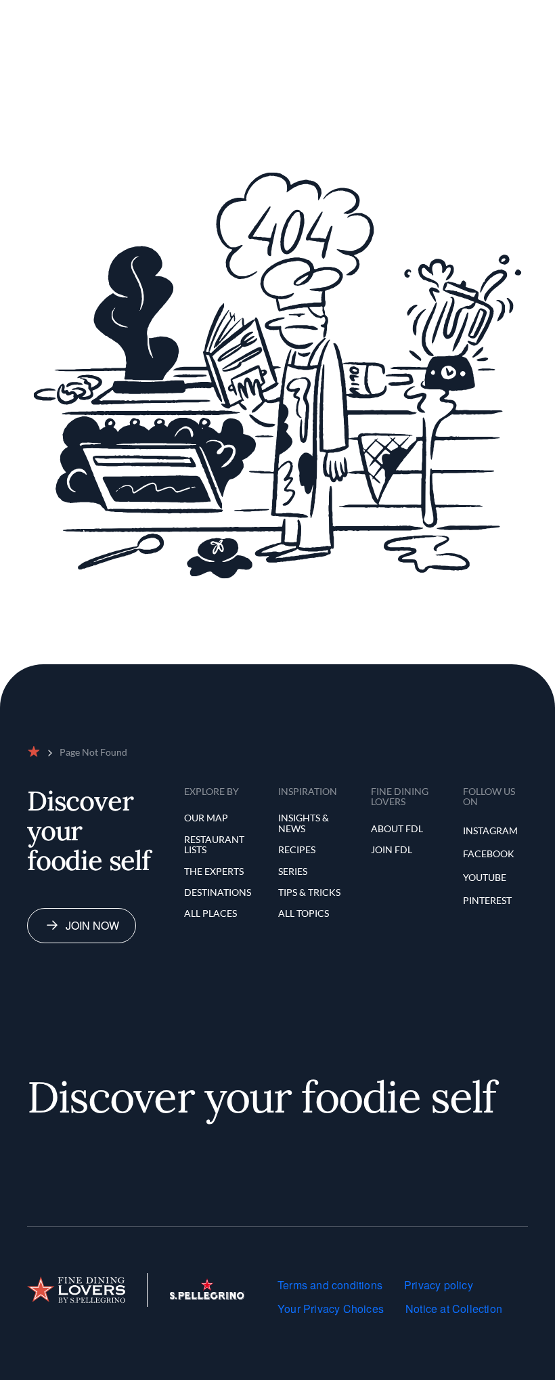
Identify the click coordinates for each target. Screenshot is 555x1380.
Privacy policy (438, 1285)
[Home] (76, 1290)
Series (292, 871)
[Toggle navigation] (498, 16)
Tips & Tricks (309, 892)
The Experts (214, 871)
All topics (303, 913)
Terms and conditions (330, 1285)
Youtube (484, 877)
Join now (92, 925)
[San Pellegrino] (207, 1295)
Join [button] (446, 16)
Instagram (490, 830)
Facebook (488, 853)
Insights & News (303, 823)
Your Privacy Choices (331, 1308)
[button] (393, 16)
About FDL (397, 828)
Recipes (296, 849)
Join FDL (391, 849)
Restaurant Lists (214, 844)
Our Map (206, 818)
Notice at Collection (453, 1308)
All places (210, 913)
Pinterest (487, 900)
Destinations (217, 892)
